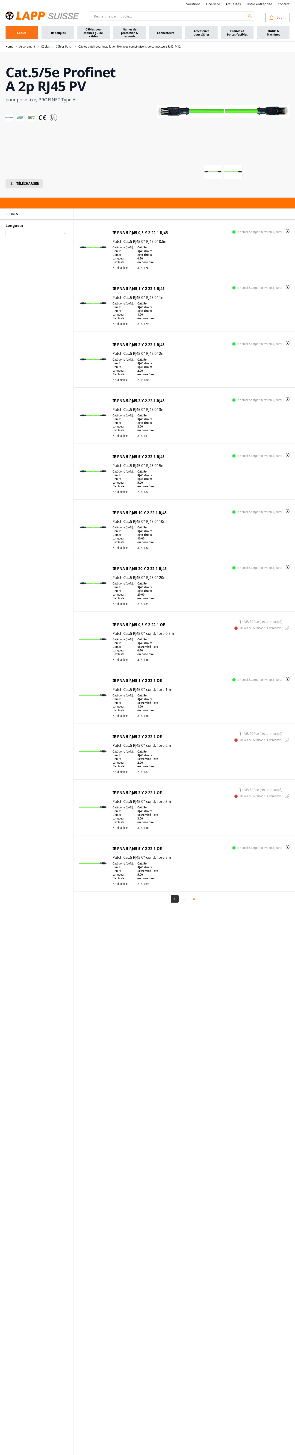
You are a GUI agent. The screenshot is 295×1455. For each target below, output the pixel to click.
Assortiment (27, 46)
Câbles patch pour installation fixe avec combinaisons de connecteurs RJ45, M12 (129, 46)
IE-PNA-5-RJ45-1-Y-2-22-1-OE (137, 680)
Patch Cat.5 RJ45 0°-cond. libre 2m (141, 745)
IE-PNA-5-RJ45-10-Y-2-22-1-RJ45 (139, 513)
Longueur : (119, 258)
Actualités (233, 4)
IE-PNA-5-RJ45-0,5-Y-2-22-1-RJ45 (140, 233)
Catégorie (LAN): (123, 247)
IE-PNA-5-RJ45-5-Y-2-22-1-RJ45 (138, 457)
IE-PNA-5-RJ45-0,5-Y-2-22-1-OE (138, 625)
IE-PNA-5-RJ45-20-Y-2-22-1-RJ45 (139, 568)
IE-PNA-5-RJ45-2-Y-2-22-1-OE (137, 737)
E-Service (213, 4)
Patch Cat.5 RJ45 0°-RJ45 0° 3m (138, 409)
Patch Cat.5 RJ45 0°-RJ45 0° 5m (138, 466)
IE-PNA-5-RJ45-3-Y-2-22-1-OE (137, 793)
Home (9, 46)
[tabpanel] (223, 111)
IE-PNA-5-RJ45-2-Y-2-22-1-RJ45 (138, 345)
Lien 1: (116, 251)
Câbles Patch (64, 46)
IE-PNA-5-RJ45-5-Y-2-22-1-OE (137, 848)
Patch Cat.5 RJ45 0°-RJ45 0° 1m (138, 297)
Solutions (193, 4)
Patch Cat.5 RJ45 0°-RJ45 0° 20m (139, 577)
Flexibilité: (118, 262)
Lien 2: (116, 255)
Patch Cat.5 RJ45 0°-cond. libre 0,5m (143, 633)
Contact (283, 4)
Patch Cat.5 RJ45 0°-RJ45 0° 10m (139, 521)
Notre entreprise (259, 4)
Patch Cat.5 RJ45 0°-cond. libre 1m (141, 689)
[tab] (213, 172)
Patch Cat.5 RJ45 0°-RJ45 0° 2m (138, 353)
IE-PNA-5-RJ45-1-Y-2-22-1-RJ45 (138, 288)
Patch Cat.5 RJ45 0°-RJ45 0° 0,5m (140, 241)
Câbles (45, 46)
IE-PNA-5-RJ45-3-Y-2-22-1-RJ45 (138, 401)
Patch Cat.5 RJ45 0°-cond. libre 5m (141, 857)
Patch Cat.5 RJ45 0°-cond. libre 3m (141, 801)
